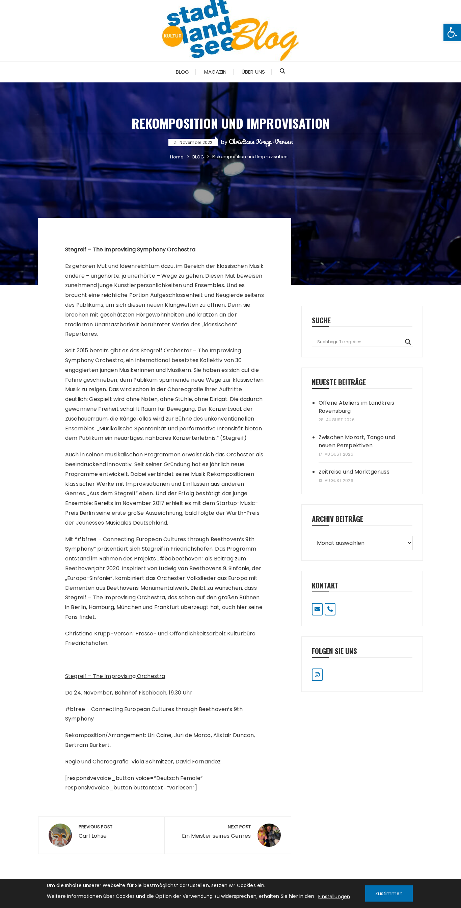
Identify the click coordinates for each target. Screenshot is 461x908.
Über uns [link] (253, 71)
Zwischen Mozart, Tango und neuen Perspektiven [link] (357, 441)
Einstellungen (334, 896)
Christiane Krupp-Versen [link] (260, 141)
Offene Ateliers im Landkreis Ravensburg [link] (356, 407)
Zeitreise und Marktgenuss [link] (354, 472)
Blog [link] (182, 71)
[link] (452, 32)
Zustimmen (389, 893)
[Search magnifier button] (408, 342)
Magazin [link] (215, 71)
